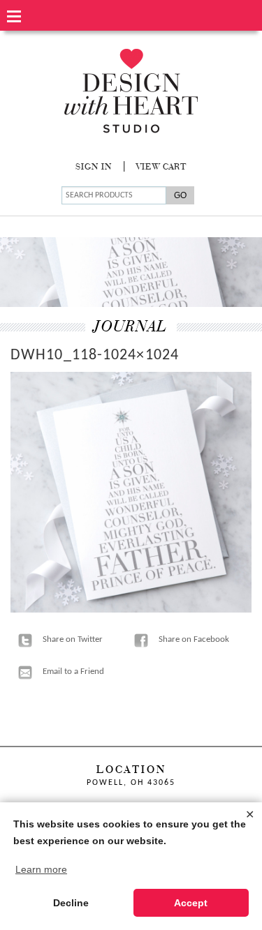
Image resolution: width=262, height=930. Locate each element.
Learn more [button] (41, 869)
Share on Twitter (73, 639)
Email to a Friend (73, 671)
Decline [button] (71, 902)
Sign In (93, 167)
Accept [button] (191, 902)
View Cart (161, 167)
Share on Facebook (194, 639)
